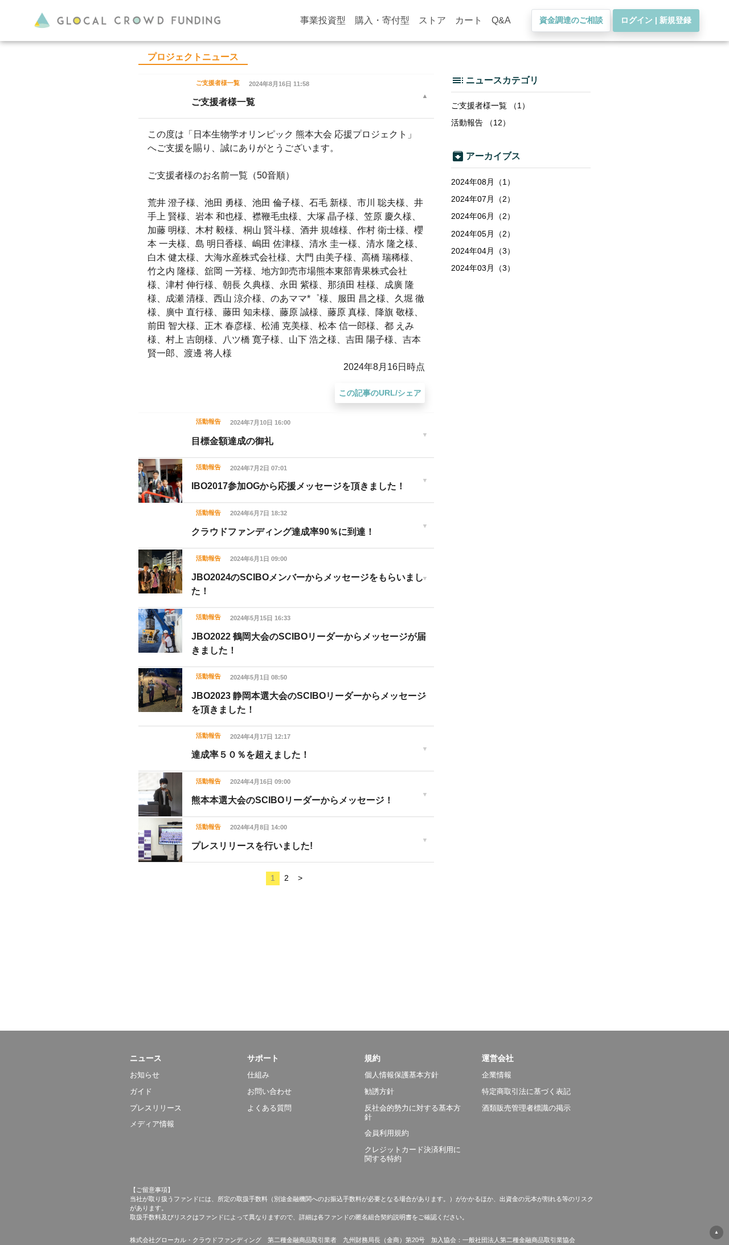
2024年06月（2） (483, 216)
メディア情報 (152, 1124)
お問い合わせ (269, 1091)
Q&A (501, 20)
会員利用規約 (386, 1133)
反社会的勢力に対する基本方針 (412, 1112)
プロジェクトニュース (193, 57)
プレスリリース (156, 1108)
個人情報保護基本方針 (401, 1075)
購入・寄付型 (382, 20)
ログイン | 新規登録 (656, 20)
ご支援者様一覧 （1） (490, 105)
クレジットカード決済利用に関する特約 (412, 1154)
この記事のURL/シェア (380, 392)
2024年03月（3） (483, 267)
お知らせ (144, 1075)
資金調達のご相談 (571, 20)
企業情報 (496, 1075)
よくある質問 (269, 1108)
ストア (432, 20)
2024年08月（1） (483, 181)
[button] (188, 1058)
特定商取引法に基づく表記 (526, 1091)
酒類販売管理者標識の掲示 (526, 1108)
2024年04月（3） (483, 250)
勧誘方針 (379, 1091)
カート (468, 20)
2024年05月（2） (483, 233)
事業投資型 (323, 20)
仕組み (258, 1075)
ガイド (141, 1091)
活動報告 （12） (480, 122)
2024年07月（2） (483, 199)
